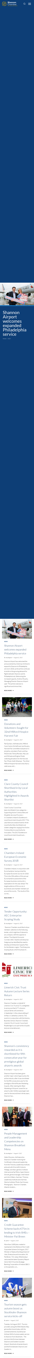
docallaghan (9, 657)
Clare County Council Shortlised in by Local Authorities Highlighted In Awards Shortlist (16, 791)
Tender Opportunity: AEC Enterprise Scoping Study (15, 915)
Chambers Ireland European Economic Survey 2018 (15, 856)
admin (7, 1240)
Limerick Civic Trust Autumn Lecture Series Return (16, 991)
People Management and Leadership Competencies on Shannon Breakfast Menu (15, 1141)
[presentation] (17, 629)
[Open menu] (29, 4)
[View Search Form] (24, 4)
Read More (9, 690)
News (6, 641)
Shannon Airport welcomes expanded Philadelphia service (15, 649)
